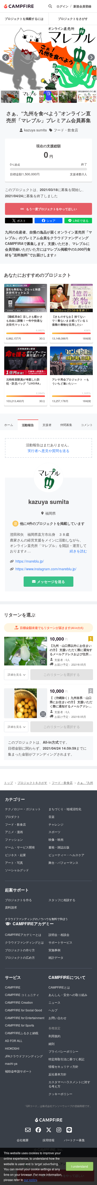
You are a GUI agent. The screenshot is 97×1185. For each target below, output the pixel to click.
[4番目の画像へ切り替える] (68, 97)
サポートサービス (60, 942)
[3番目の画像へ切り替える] (48, 97)
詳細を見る (15, 674)
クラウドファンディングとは (24, 942)
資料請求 (11, 907)
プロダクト (12, 816)
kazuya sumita (35, 130)
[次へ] (91, 57)
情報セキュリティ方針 (63, 1066)
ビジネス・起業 (15, 855)
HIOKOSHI (12, 1048)
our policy (30, 1180)
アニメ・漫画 (14, 832)
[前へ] (5, 57)
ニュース (54, 1002)
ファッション (14, 839)
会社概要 (23, 1140)
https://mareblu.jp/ (29, 561)
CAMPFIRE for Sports (19, 1025)
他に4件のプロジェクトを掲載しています (52, 523)
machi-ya (11, 1063)
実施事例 (54, 950)
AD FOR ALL (13, 1040)
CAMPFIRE (12, 987)
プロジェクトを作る (18, 900)
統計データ (55, 957)
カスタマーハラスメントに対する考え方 (69, 1084)
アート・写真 (14, 862)
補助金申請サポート (18, 1071)
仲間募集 (66, 424)
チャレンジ (55, 824)
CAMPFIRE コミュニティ (22, 995)
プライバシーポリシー (63, 1051)
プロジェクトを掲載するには (24, 18)
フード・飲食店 (66, 130)
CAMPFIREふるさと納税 (21, 1033)
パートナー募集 (74, 1140)
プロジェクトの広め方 (20, 957)
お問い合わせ (57, 1018)
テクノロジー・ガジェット (23, 809)
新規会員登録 (82, 6)
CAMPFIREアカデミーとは (23, 934)
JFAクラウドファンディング (24, 1056)
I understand (79, 1166)
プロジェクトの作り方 (20, 950)
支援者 (47, 424)
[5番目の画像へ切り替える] (87, 97)
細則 (51, 1043)
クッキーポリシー (60, 1094)
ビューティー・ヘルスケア (66, 855)
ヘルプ (52, 1010)
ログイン (62, 6)
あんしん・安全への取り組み (67, 995)
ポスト (21, 220)
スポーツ (54, 832)
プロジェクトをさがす (32, 782)
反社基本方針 (57, 1074)
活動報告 (28, 425)
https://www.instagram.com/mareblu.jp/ (45, 569)
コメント (87, 424)
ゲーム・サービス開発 (20, 847)
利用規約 (54, 1036)
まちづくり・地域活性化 (64, 809)
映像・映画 (55, 839)
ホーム (8, 424)
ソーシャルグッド (17, 870)
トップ (8, 782)
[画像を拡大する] (43, 662)
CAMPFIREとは (59, 987)
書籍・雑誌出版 (58, 847)
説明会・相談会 (58, 934)
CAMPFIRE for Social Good (23, 1010)
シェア (51, 220)
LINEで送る (81, 220)
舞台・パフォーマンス (63, 862)
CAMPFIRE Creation (19, 1002)
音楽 (51, 816)
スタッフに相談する (61, 900)
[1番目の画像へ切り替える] (10, 97)
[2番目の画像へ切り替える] (29, 97)
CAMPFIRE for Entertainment (24, 1018)
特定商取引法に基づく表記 (66, 1059)
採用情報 (48, 1140)
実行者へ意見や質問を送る (48, 450)
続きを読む (78, 550)
